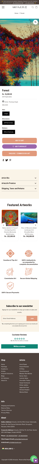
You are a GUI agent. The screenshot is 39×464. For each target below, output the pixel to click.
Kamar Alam (23, 376)
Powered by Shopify (25, 459)
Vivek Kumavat (24, 371)
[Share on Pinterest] (10, 161)
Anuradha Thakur (25, 380)
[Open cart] (36, 7)
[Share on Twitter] (6, 161)
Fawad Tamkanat (25, 383)
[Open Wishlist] (36, 461)
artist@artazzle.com (15, 442)
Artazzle (15, 459)
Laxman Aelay (24, 378)
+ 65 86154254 (29, 3)
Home (16, 13)
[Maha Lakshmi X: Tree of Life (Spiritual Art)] (10, 218)
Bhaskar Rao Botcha (26, 373)
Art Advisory (5, 378)
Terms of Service (6, 410)
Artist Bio (5, 178)
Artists (3, 371)
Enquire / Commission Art (19, 153)
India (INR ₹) (9, 449)
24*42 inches (8, 123)
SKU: (3, 105)
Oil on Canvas (8, 132)
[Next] (35, 225)
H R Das (22, 369)
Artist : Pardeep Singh (11, 102)
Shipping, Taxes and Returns (13, 188)
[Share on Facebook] (3, 161)
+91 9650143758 (17, 3)
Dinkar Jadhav (24, 385)
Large (6, 113)
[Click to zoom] (35, 22)
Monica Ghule (24, 392)
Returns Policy (5, 408)
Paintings (4, 366)
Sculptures (4, 369)
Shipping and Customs (8, 405)
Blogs (3, 376)
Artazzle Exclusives (7, 373)
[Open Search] (33, 7)
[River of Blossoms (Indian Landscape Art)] (29, 218)
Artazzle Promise (9, 183)
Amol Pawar (23, 364)
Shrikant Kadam (24, 389)
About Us (4, 380)
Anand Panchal (24, 366)
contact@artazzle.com (21, 439)
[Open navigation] (5, 7)
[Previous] (3, 225)
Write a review (19, 346)
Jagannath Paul (24, 387)
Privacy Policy (5, 412)
